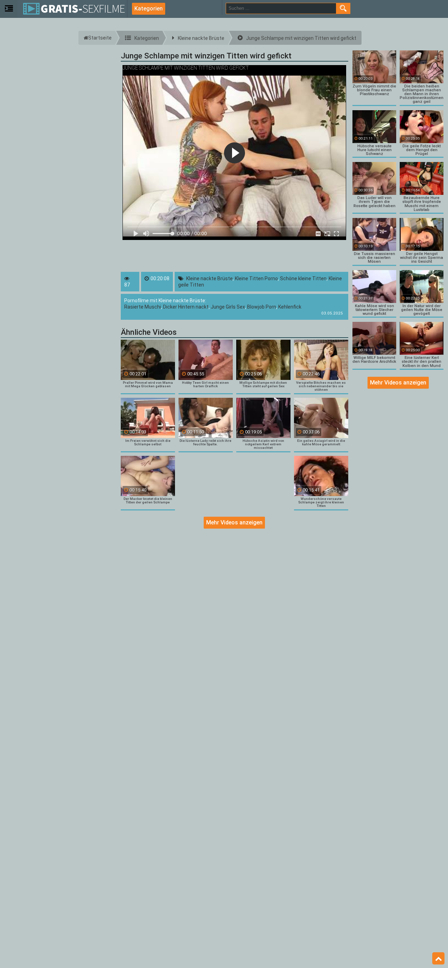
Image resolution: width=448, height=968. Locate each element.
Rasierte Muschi (142, 307)
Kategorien (148, 8)
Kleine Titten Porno (256, 278)
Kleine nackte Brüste (209, 278)
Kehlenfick (289, 307)
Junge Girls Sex (228, 307)
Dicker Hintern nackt (186, 307)
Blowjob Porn (261, 307)
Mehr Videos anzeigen (234, 522)
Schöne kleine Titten (303, 278)
